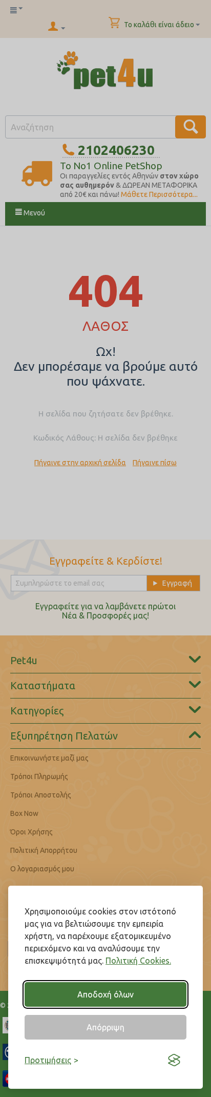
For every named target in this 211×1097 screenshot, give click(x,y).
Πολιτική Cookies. (138, 960)
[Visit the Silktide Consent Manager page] (174, 1060)
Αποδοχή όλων (105, 994)
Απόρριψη (105, 1027)
